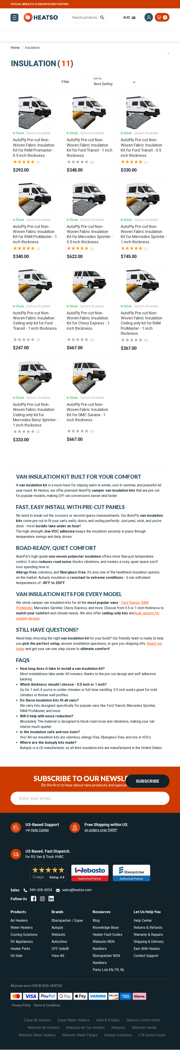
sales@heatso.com (77, 890)
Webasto (58, 934)
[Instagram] (42, 898)
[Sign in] (148, 17)
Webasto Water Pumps (80, 1035)
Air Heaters (19, 920)
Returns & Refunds (148, 927)
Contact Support (146, 956)
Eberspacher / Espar (67, 920)
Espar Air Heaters (37, 1020)
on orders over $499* (101, 830)
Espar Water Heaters (74, 1020)
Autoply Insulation (118, 1035)
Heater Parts (20, 949)
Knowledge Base (106, 927)
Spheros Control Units (143, 1020)
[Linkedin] (51, 898)
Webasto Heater (144, 1028)
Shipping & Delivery (149, 942)
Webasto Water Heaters (37, 1035)
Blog (96, 920)
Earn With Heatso (147, 949)
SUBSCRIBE (147, 781)
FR (117, 970)
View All (58, 956)
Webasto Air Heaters (43, 1028)
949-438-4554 (41, 890)
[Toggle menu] (14, 18)
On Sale (16, 956)
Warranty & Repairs (148, 934)
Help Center (40, 830)
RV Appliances (22, 942)
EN (111, 970)
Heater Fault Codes (107, 934)
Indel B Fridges (108, 1020)
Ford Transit (130, 603)
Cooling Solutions (24, 934)
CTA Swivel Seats (152, 1035)
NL (122, 970)
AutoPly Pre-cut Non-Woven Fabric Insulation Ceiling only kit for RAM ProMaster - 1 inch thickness (141, 323)
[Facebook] (33, 898)
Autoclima (59, 942)
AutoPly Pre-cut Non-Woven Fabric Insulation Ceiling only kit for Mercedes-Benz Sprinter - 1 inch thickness (35, 414)
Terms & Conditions (46, 1005)
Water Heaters (22, 927)
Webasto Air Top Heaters (85, 1028)
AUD (127, 17)
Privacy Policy (21, 1005)
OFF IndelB (60, 949)
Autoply (57, 927)
